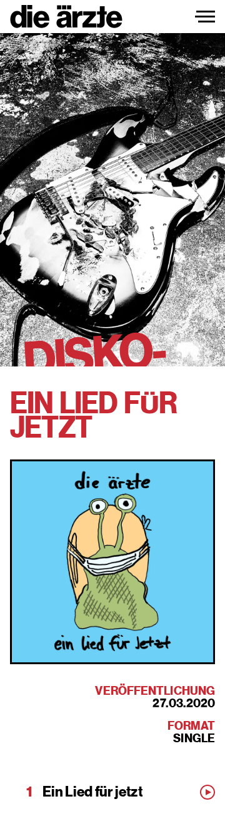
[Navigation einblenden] (205, 16)
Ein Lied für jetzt (92, 792)
